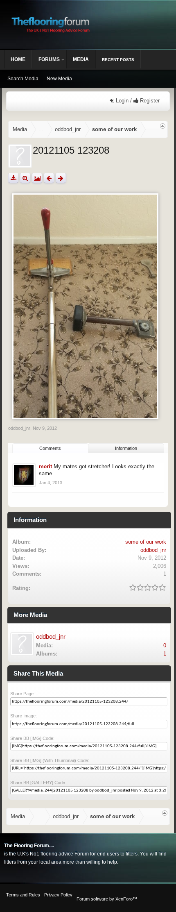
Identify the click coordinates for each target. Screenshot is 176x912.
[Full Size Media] (25, 178)
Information (126, 448)
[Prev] (49, 178)
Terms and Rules (23, 894)
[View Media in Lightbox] (37, 178)
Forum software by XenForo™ (107, 898)
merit (45, 466)
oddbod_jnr (19, 428)
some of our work (145, 542)
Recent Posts (118, 59)
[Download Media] (13, 178)
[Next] (61, 178)
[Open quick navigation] (162, 126)
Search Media (22, 79)
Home (18, 59)
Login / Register (137, 101)
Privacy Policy (58, 894)
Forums (49, 59)
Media (81, 59)
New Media (59, 79)
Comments (50, 448)
